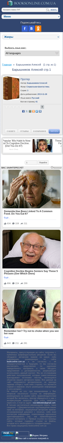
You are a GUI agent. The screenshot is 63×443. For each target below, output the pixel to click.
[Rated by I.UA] (22, 435)
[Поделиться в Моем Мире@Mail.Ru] (30, 111)
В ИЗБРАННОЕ (39, 131)
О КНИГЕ (11, 131)
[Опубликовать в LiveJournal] (27, 111)
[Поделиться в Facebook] (23, 111)
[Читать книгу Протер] (11, 99)
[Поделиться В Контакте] (40, 111)
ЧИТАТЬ (54, 131)
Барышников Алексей (37, 83)
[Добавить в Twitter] (37, 111)
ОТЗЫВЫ (24, 131)
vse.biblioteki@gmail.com (44, 403)
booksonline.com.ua (16, 361)
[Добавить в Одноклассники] (33, 111)
